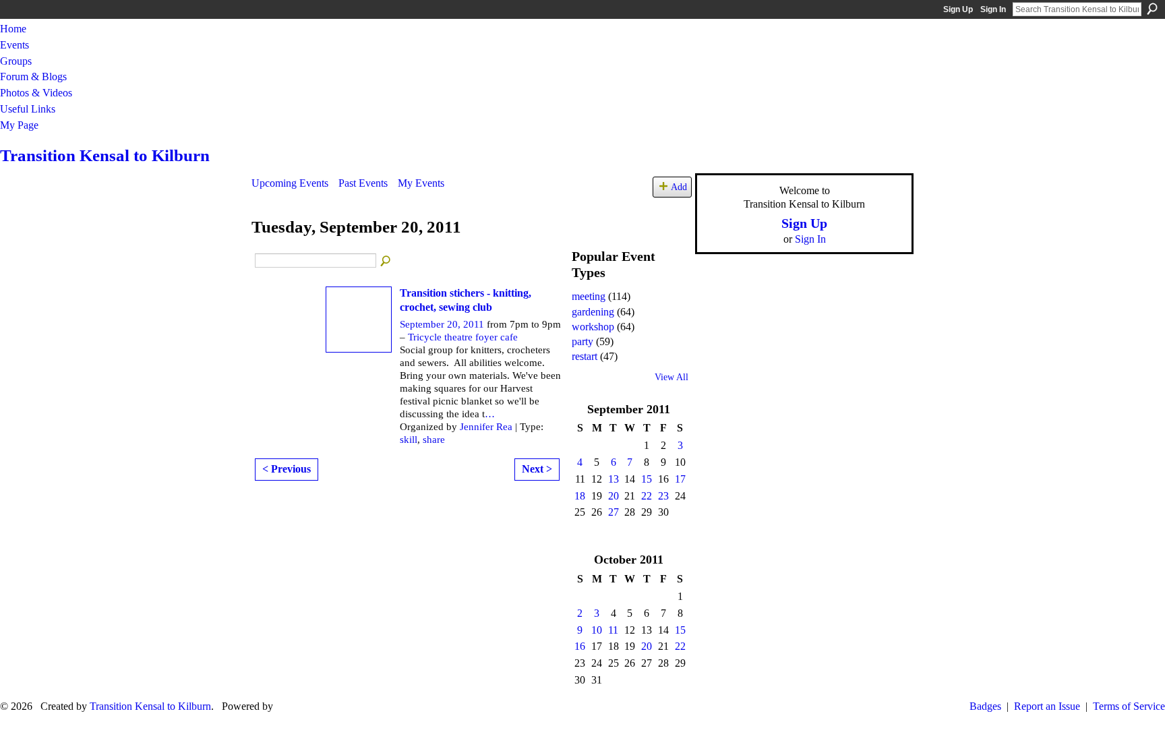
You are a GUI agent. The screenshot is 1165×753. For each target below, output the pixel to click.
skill (408, 439)
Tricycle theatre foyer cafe (463, 337)
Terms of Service (1129, 706)
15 (646, 479)
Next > (537, 469)
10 (596, 630)
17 (680, 479)
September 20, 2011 (442, 324)
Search (1152, 9)
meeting (588, 296)
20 (613, 496)
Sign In (993, 9)
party (582, 341)
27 (613, 512)
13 (613, 479)
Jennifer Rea (486, 426)
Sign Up (958, 9)
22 (646, 496)
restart (584, 356)
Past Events (363, 183)
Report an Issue (1047, 706)
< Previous (286, 469)
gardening (593, 312)
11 (613, 630)
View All (671, 377)
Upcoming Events (289, 183)
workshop (593, 326)
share (434, 439)
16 (579, 646)
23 (663, 496)
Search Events (386, 261)
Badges (985, 706)
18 (579, 496)
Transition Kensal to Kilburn (105, 155)
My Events (421, 183)
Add (679, 186)
